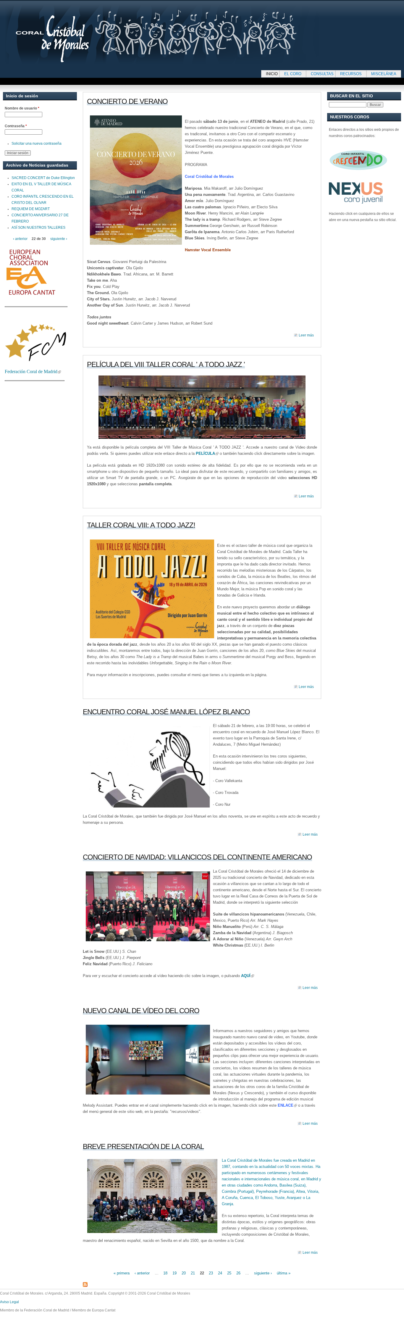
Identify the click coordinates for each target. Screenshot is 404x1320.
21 (193, 1273)
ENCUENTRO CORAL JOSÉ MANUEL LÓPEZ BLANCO (166, 712)
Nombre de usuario (22, 108)
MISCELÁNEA (383, 74)
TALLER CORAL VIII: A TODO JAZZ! (141, 525)
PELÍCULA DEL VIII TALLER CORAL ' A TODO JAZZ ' (166, 364)
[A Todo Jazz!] (202, 407)
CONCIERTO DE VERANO (127, 101)
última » (283, 1273)
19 (174, 1273)
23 (211, 1273)
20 (184, 1273)
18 (165, 1273)
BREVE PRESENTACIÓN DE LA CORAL (143, 1146)
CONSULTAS (322, 74)
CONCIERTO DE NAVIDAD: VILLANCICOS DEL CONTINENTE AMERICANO (197, 857)
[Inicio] (180, 34)
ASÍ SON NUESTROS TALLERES (38, 227)
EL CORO (292, 74)
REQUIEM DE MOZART (31, 209)
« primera (122, 1273)
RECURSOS (351, 74)
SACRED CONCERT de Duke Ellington (43, 178)
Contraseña (16, 126)
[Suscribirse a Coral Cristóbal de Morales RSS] (85, 1285)
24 (220, 1273)
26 (238, 1273)
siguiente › (263, 1273)
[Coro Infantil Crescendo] (358, 174)
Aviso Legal (9, 1302)
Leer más (306, 335)
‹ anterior (142, 1273)
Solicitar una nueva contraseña (37, 143)
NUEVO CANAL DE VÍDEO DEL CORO (141, 1011)
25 (229, 1273)
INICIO (272, 74)
